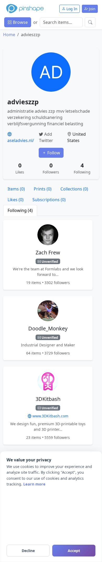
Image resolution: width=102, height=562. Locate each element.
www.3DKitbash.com (49, 415)
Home (9, 34)
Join (91, 8)
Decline (28, 550)
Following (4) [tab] (20, 210)
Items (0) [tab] (16, 189)
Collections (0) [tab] (74, 189)
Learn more (34, 484)
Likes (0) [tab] (16, 200)
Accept (74, 550)
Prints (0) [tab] (43, 189)
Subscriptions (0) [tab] (49, 200)
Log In (71, 8)
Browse (20, 22)
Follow (53, 153)
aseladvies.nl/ (20, 140)
